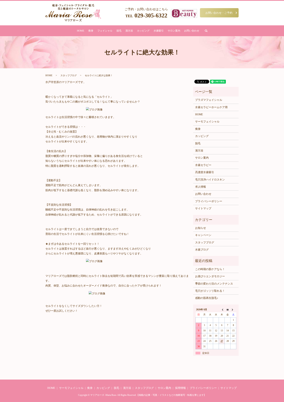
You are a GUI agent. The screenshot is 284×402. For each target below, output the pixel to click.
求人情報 (200, 186)
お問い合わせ (191, 30)
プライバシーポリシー (208, 201)
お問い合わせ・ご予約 (218, 12)
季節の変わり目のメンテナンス (214, 283)
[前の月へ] (222, 309)
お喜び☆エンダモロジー (210, 276)
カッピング (143, 30)
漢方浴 (129, 30)
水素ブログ (202, 249)
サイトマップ (203, 208)
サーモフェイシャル (207, 121)
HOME (80, 30)
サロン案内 (174, 30)
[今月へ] (227, 309)
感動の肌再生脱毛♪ (206, 298)
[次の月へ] (233, 309)
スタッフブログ (68, 75)
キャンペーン (203, 235)
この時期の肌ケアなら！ (210, 269)
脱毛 (119, 30)
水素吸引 (159, 30)
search (206, 31)
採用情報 (180, 388)
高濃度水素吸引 (204, 172)
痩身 (90, 30)
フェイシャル (104, 30)
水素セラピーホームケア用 (211, 107)
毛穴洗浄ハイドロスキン (210, 179)
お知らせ (200, 228)
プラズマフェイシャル (208, 99)
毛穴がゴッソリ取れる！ (210, 290)
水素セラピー (203, 165)
